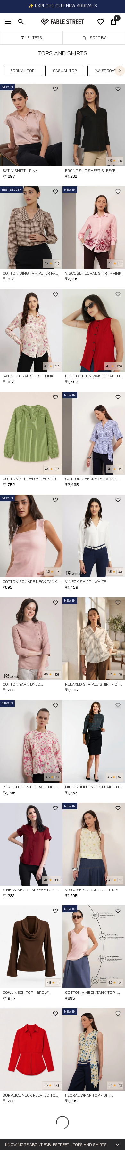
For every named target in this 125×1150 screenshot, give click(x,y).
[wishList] (100, 21)
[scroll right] (120, 71)
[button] (22, 71)
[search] (21, 21)
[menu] (7, 21)
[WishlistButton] (55, 89)
